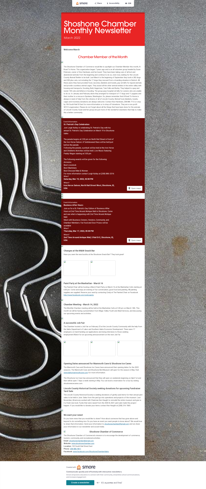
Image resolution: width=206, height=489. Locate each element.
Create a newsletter (80, 482)
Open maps (134, 188)
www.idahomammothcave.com (76, 373)
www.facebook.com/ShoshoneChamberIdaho (91, 452)
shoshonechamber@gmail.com (116, 424)
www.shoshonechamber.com (83, 443)
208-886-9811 (75, 449)
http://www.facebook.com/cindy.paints (79, 295)
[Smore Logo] (82, 3)
